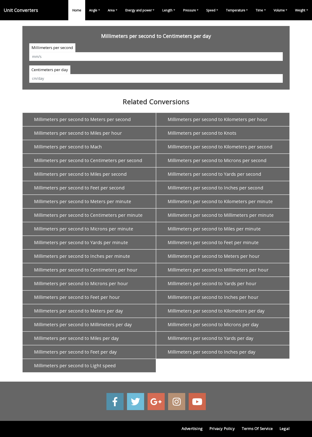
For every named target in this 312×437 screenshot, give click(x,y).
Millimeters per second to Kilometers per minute (220, 201)
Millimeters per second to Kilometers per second (220, 147)
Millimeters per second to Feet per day (75, 352)
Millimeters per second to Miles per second (80, 174)
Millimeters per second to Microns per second (217, 160)
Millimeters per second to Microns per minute (83, 229)
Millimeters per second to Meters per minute (82, 201)
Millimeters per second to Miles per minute (214, 229)
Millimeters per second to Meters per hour (214, 256)
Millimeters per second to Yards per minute (81, 242)
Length (167, 10)
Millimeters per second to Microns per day (213, 324)
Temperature (235, 10)
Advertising (192, 428)
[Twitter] (135, 401)
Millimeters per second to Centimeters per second (88, 160)
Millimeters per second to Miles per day (76, 338)
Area (111, 10)
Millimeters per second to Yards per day (210, 338)
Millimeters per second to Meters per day (78, 311)
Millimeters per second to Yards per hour (212, 283)
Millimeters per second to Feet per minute (213, 242)
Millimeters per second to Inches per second (215, 188)
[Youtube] (197, 401)
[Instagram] (176, 401)
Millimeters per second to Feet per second (79, 188)
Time (259, 10)
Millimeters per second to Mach (68, 147)
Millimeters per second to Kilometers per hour (218, 119)
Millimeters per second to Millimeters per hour (218, 270)
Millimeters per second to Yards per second (214, 174)
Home (76, 10)
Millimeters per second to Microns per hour (81, 283)
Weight (300, 10)
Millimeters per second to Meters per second (82, 119)
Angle (93, 10)
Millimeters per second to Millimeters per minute (221, 215)
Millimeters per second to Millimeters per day (83, 324)
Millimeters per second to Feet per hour (77, 297)
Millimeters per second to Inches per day (211, 352)
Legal (285, 428)
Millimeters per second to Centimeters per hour (85, 270)
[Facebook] (115, 401)
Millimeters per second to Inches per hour (213, 297)
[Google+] (156, 401)
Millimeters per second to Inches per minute (82, 256)
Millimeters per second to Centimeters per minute (88, 215)
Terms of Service (257, 428)
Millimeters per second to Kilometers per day (216, 311)
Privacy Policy (222, 428)
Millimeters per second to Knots (202, 133)
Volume (279, 10)
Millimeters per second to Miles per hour (78, 133)
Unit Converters (21, 10)
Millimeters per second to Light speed (75, 365)
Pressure (189, 10)
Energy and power (138, 10)
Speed (210, 10)
